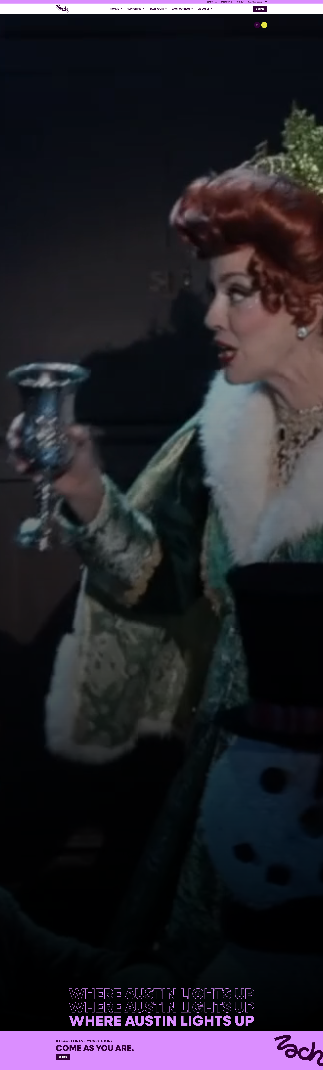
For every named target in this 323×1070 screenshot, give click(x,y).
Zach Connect (181, 8)
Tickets (114, 8)
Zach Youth (157, 8)
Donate (260, 8)
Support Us (134, 8)
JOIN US (63, 1057)
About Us (203, 8)
